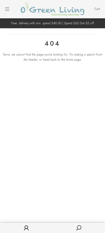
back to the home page (65, 59)
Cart (97, 9)
